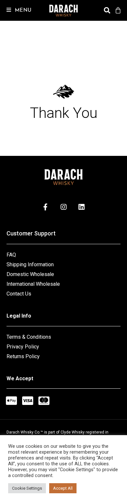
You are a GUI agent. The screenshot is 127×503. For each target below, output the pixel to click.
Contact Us (19, 294)
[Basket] (117, 10)
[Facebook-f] (45, 206)
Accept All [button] (63, 488)
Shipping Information (30, 264)
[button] (15, 10)
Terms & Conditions (29, 337)
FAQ (11, 255)
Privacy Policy (23, 347)
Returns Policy (23, 356)
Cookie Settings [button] (27, 488)
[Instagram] (63, 206)
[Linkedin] (81, 206)
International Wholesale (33, 284)
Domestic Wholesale (30, 274)
